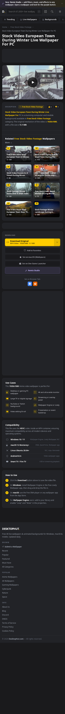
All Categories (8, 567)
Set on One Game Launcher (34, 264)
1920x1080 (52, 121)
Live (47, 112)
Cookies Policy (8, 631)
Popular (5, 555)
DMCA (4, 619)
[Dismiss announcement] (62, 3)
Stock (7, 112)
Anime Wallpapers (9, 577)
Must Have (6, 562)
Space (4, 597)
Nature (5, 592)
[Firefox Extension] (35, 284)
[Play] (6, 97)
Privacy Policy (7, 627)
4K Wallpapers (8, 581)
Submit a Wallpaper (13, 546)
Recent (5, 550)
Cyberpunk (6, 589)
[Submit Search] (52, 11)
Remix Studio (34, 270)
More (7, 142)
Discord (5, 615)
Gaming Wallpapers (10, 585)
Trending (11, 19)
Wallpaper (10, 115)
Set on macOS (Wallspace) (34, 257)
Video (13, 112)
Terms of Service (9, 623)
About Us (6, 607)
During (34, 112)
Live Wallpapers (30, 19)
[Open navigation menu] (60, 11)
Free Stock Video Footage (20, 27)
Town (28, 112)
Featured (6, 559)
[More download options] (57, 242)
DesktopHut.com (16, 639)
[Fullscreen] (59, 97)
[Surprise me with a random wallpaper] (45, 11)
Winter (41, 112)
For (17, 115)
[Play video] (33, 82)
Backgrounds (51, 19)
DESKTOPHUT (10, 529)
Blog (4, 611)
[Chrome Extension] (30, 284)
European (21, 112)
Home (4, 27)
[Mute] (54, 97)
